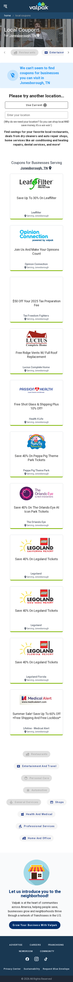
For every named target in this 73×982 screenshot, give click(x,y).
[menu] (5, 6)
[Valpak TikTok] (46, 959)
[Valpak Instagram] (36, 959)
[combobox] (36, 115)
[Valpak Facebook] (27, 959)
